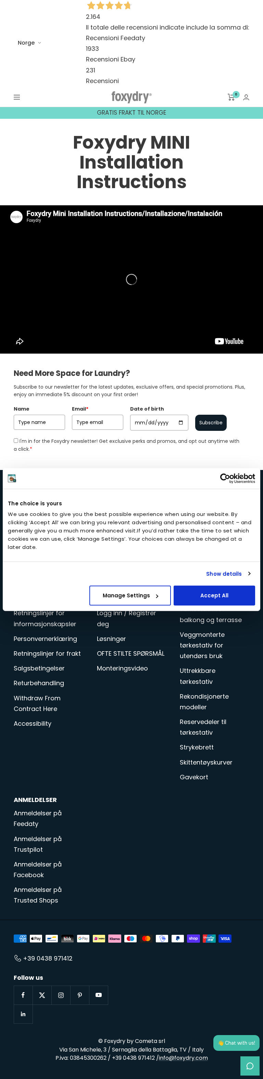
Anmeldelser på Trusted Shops (38, 895)
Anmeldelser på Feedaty (38, 818)
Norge (26, 43)
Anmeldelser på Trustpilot (38, 844)
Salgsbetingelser (39, 668)
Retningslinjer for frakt (47, 653)
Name (21, 408)
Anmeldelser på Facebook (38, 869)
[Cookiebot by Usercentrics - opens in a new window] (225, 478)
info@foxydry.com (183, 1058)
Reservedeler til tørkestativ (203, 727)
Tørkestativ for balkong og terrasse (211, 614)
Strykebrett (197, 747)
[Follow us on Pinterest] (79, 995)
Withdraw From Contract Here (37, 703)
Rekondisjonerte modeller (204, 701)
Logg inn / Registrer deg (126, 618)
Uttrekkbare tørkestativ (197, 676)
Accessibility (32, 723)
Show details (224, 573)
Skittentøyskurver (206, 762)
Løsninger (111, 638)
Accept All (214, 595)
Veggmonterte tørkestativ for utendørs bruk (202, 645)
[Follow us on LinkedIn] (23, 1014)
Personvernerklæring (45, 638)
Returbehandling (39, 683)
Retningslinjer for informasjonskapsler (45, 618)
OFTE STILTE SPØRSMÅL (130, 653)
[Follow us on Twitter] (42, 995)
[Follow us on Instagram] (60, 995)
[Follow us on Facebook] (23, 995)
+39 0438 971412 (48, 958)
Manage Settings (126, 595)
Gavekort (194, 777)
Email (80, 408)
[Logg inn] (246, 97)
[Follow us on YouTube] (98, 995)
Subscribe (211, 422)
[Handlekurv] (231, 97)
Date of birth (147, 408)
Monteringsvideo (122, 668)
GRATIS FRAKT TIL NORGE (131, 112)
